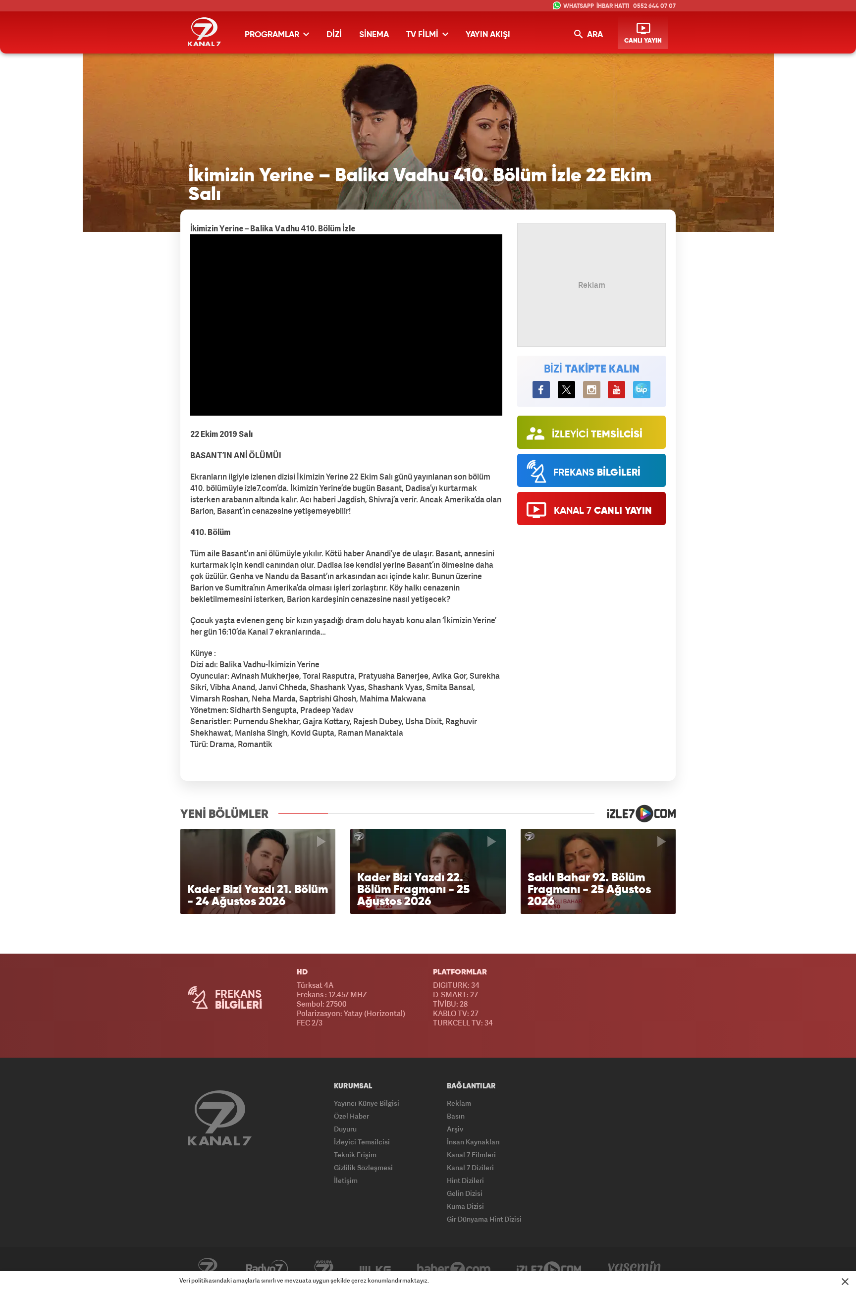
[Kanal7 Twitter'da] (566, 389)
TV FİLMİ (423, 35)
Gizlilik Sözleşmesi (363, 1167)
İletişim (346, 1180)
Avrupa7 (323, 1269)
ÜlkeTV (375, 1269)
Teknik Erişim (355, 1154)
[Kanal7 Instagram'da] (591, 389)
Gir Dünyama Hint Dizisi (484, 1219)
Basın (456, 1116)
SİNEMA (374, 35)
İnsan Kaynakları (473, 1141)
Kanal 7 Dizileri (470, 1167)
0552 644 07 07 (654, 6)
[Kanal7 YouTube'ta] (616, 389)
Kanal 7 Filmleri (471, 1154)
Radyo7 (267, 1269)
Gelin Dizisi (464, 1193)
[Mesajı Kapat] (845, 1282)
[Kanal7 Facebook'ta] (541, 389)
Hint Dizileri (465, 1180)
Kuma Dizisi (465, 1206)
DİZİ (334, 35)
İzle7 (549, 1269)
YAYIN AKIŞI (488, 35)
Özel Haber (351, 1116)
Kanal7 (207, 1269)
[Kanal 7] (220, 1117)
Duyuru (345, 1128)
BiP (641, 389)
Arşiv (455, 1128)
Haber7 (453, 1269)
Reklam (459, 1103)
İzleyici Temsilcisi (362, 1141)
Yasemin (634, 1269)
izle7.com (635, 813)
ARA (594, 35)
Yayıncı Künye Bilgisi (366, 1103)
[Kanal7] (204, 31)
